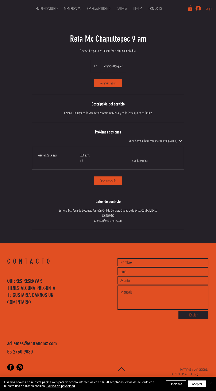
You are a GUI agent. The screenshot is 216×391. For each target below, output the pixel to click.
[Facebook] (10, 367)
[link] (108, 83)
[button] (190, 8)
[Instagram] (19, 367)
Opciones (176, 384)
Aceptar (197, 384)
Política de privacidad (60, 386)
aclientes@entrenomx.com (32, 343)
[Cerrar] (210, 384)
